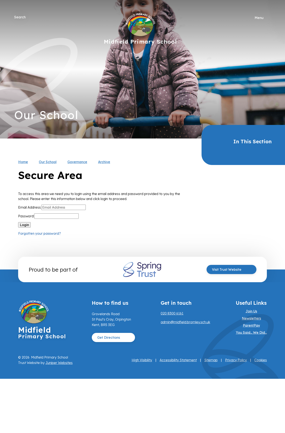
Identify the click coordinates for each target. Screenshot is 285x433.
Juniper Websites (59, 363)
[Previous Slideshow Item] (266, 69)
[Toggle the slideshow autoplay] (266, 82)
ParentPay (251, 325)
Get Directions (108, 337)
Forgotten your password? (39, 233)
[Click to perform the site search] (29, 17)
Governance (77, 162)
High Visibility (142, 360)
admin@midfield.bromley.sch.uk (185, 322)
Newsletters (251, 318)
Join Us (251, 311)
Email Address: (29, 207)
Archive (104, 162)
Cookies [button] (260, 360)
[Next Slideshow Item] (266, 56)
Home (23, 162)
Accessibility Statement (178, 360)
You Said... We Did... (251, 332)
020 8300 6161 (172, 313)
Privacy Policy (236, 360)
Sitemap (211, 360)
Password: (26, 216)
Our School (48, 162)
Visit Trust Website (226, 269)
